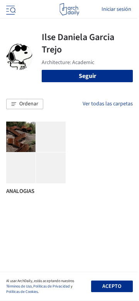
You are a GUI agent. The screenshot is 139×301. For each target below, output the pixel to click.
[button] (24, 104)
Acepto (111, 286)
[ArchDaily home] (69, 9)
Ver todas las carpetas (108, 104)
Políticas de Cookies (22, 291)
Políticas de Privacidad (51, 286)
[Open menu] (10, 9)
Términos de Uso (19, 286)
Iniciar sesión (116, 9)
